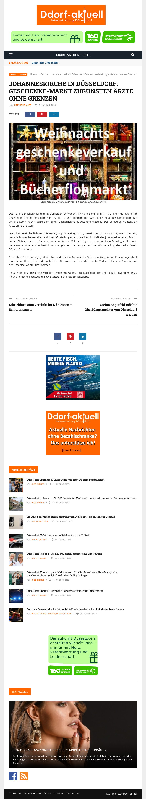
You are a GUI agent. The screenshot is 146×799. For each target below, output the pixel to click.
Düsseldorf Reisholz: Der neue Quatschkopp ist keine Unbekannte (64, 553)
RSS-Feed (111, 793)
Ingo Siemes (38, 484)
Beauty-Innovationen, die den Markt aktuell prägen (59, 750)
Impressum (15, 793)
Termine (23, 74)
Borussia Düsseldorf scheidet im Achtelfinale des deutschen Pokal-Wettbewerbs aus (75, 609)
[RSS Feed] (24, 775)
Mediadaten (72, 793)
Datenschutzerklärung (37, 793)
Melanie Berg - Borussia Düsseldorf (52, 614)
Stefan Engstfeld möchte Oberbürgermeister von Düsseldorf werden (111, 309)
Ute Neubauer (23, 105)
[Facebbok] (13, 775)
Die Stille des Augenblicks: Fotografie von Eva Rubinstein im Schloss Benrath (71, 516)
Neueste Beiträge (23, 469)
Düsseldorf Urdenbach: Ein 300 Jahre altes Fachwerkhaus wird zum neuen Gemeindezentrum (85, 62)
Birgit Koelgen (40, 521)
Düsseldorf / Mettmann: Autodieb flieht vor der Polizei (58, 535)
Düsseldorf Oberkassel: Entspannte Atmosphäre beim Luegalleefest (65, 479)
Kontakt (58, 793)
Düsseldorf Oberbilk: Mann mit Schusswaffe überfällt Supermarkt (65, 590)
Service (13, 74)
